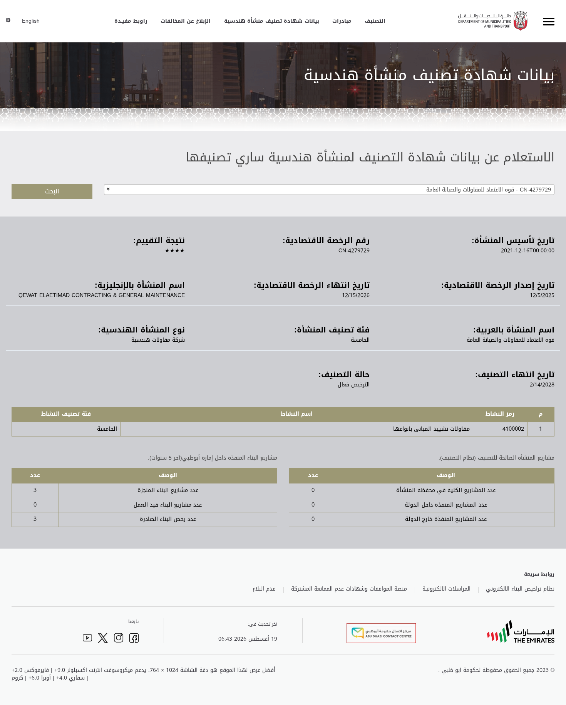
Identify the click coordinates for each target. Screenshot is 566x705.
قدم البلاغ (264, 589)
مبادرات (342, 21)
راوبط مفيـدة (130, 21)
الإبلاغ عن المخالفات (186, 21)
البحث (52, 191)
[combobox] (329, 189)
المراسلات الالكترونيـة (446, 589)
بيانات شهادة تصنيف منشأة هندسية (271, 21)
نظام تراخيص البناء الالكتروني (520, 589)
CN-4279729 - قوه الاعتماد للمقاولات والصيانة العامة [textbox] (488, 190)
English (31, 21)
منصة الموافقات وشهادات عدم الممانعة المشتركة (349, 589)
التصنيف (375, 21)
